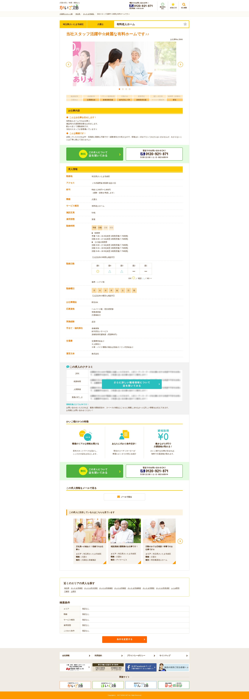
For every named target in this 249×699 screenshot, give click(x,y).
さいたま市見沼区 (163, 588)
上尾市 (73, 591)
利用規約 (98, 655)
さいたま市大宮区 (91, 588)
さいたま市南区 (77, 588)
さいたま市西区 (148, 588)
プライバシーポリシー (136, 655)
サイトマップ (165, 655)
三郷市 (66, 591)
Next (180, 541)
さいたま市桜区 (120, 588)
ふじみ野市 (175, 588)
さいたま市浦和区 (134, 588)
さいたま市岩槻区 (106, 588)
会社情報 (66, 655)
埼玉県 (66, 588)
